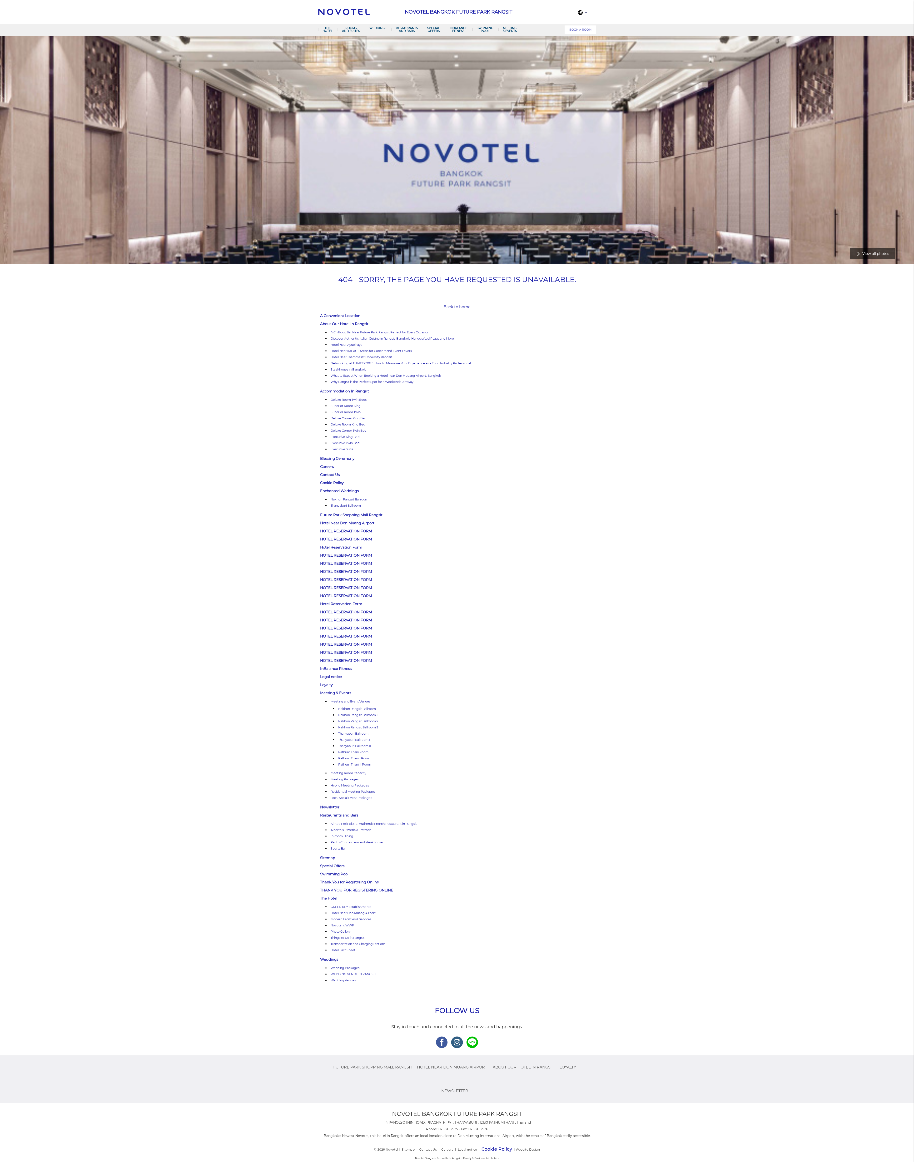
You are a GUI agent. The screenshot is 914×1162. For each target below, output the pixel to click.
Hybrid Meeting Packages (350, 785)
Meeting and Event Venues (350, 701)
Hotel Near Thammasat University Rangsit (361, 357)
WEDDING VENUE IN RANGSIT (353, 974)
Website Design (528, 1149)
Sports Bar (338, 848)
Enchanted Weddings (339, 491)
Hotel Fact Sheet (343, 950)
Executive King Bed (345, 437)
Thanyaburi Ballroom (346, 505)
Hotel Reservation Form (341, 547)
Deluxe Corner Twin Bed (348, 430)
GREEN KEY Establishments (351, 907)
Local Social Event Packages (351, 798)
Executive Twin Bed (345, 443)
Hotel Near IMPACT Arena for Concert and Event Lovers (371, 351)
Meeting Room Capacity (348, 773)
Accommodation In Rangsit (344, 391)
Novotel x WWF (342, 925)
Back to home (457, 307)
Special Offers (433, 29)
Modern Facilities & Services (351, 919)
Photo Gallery (341, 931)
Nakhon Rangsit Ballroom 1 (358, 715)
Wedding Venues (343, 980)
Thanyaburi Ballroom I (354, 740)
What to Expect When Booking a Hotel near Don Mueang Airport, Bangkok (386, 375)
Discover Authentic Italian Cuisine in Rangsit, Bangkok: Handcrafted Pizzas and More (392, 338)
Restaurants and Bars (407, 29)
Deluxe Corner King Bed (348, 418)
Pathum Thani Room (353, 752)
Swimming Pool (485, 29)
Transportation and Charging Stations (358, 944)
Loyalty (326, 684)
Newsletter (329, 807)
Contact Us (330, 474)
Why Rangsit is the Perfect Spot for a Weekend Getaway (372, 382)
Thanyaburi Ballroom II (354, 746)
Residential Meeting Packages (353, 791)
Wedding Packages (345, 968)
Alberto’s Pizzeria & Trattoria (351, 830)
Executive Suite (342, 449)
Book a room (580, 29)
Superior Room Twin (346, 412)
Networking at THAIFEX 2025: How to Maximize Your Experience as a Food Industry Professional (401, 363)
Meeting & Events (510, 29)
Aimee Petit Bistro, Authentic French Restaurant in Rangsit (374, 824)
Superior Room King (346, 406)
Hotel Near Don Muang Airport (347, 523)
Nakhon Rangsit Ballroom (349, 499)
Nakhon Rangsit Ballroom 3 (358, 727)
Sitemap (327, 857)
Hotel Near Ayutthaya (346, 344)
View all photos (875, 253)
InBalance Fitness (458, 29)
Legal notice (331, 676)
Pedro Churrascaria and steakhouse (357, 842)
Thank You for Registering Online (349, 882)
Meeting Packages (344, 779)
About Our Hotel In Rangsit (344, 323)
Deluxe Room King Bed (348, 424)
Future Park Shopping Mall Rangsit (351, 515)
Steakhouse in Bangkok (348, 369)
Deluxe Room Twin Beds (349, 399)
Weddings (377, 28)
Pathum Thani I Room (354, 758)
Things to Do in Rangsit (347, 937)
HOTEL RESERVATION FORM (346, 531)
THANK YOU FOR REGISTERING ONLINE (356, 890)
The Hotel (328, 29)
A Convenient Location (340, 315)
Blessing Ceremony (337, 458)
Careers (327, 466)
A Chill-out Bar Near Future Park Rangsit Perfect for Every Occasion (380, 332)
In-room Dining (342, 836)
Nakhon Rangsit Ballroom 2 (358, 721)
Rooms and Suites (351, 29)
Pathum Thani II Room (354, 764)
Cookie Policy (332, 482)
